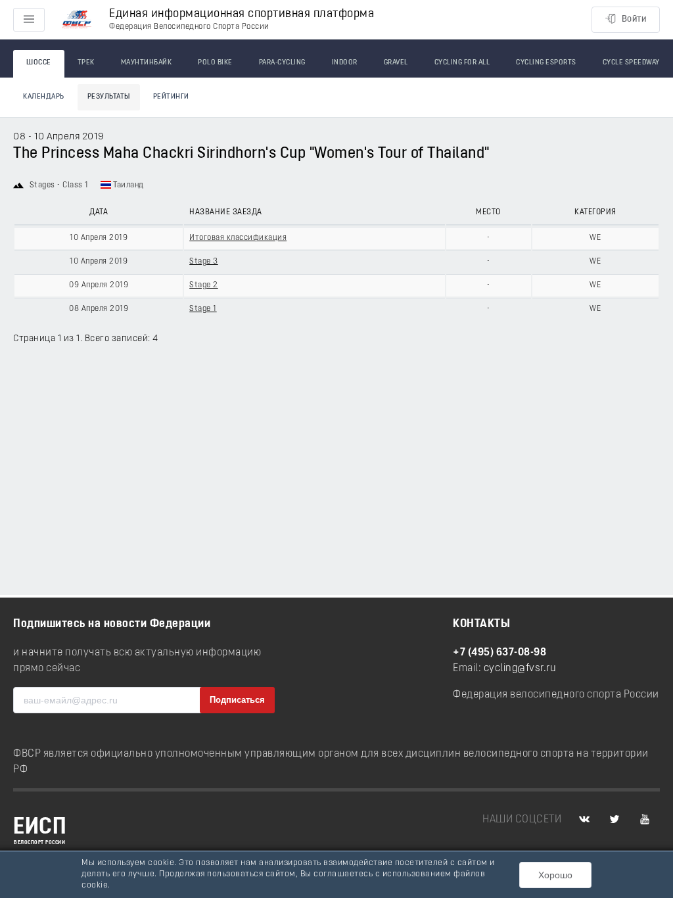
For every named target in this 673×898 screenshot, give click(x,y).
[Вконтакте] (584, 819)
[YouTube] (644, 819)
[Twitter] (614, 819)
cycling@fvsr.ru (520, 668)
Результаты (108, 97)
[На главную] (76, 20)
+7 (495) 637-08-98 (499, 653)
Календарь (43, 97)
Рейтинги (171, 97)
